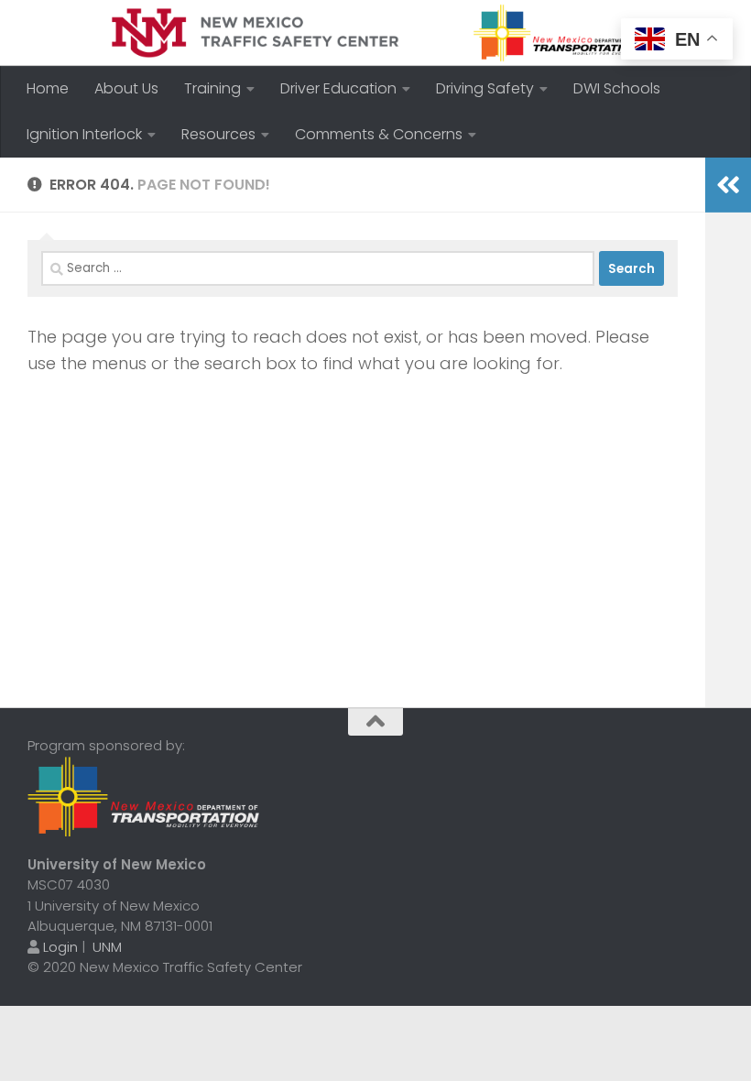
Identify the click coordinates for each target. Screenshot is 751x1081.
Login (60, 946)
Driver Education (338, 88)
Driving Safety (485, 88)
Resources (218, 134)
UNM (107, 946)
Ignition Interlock (84, 134)
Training (212, 88)
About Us (126, 88)
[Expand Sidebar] (728, 185)
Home (48, 88)
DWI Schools (616, 88)
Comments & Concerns (379, 134)
